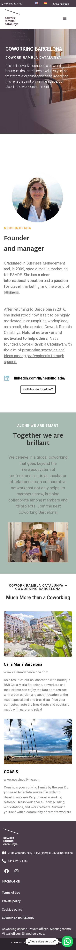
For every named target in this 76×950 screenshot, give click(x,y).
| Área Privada (60, 4)
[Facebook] (6, 871)
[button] (65, 19)
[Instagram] (16, 871)
